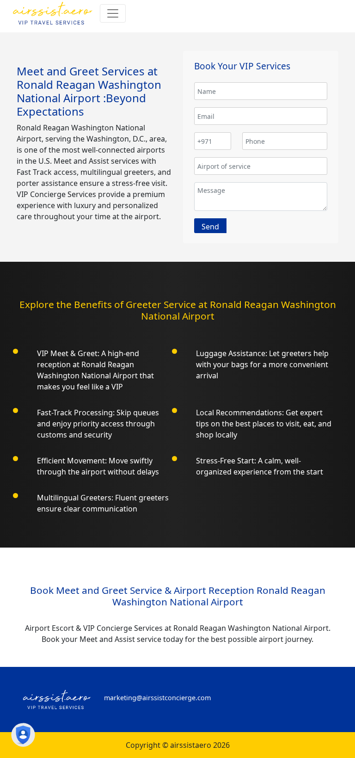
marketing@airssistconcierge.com (157, 697)
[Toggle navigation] (113, 13)
